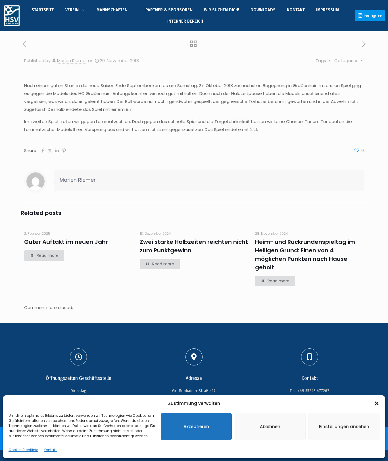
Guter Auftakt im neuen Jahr (66, 242)
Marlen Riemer (72, 61)
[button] (376, 403)
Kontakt (50, 449)
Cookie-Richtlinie (23, 449)
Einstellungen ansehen (344, 427)
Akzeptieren (196, 427)
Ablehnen (270, 427)
